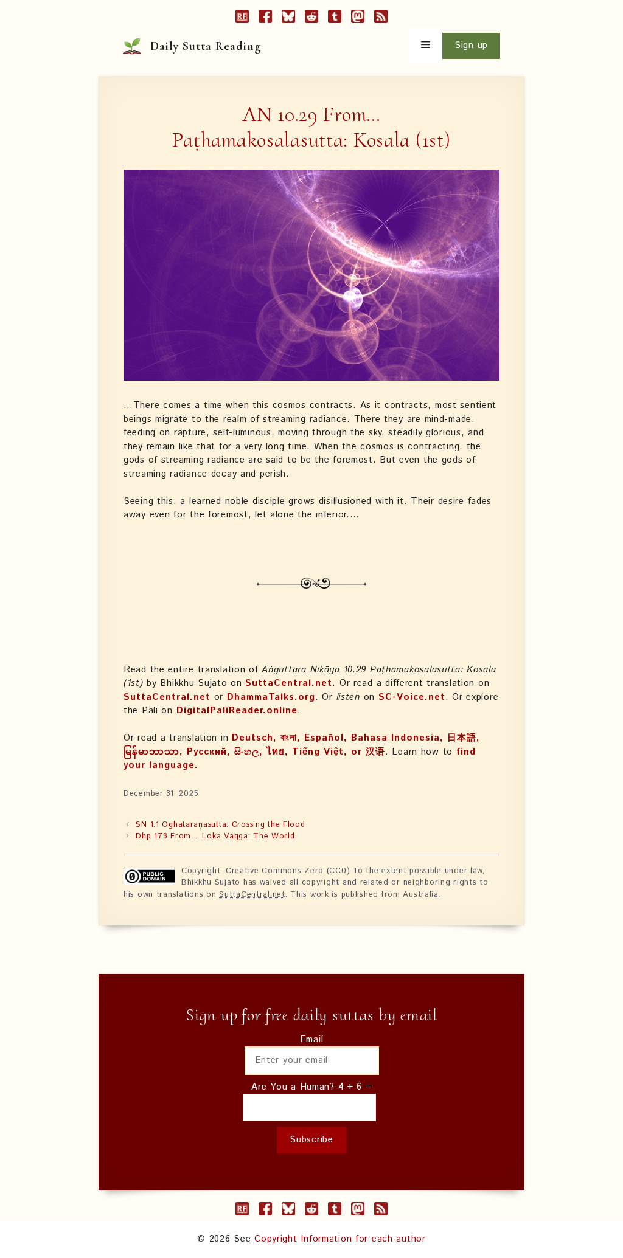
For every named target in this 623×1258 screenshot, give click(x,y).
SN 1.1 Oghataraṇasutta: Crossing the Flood (220, 825)
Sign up (471, 45)
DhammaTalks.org (271, 697)
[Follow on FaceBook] (265, 19)
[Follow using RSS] (381, 19)
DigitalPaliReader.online (237, 710)
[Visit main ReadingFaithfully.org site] (242, 19)
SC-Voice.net (411, 697)
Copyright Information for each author (340, 1238)
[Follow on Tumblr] (334, 19)
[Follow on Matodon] (357, 19)
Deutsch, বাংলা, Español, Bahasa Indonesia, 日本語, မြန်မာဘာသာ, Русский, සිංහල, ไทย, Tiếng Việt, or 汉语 (302, 744)
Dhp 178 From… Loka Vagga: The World (215, 836)
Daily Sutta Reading (206, 46)
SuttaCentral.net (288, 683)
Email (312, 1039)
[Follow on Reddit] (311, 19)
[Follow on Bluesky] (288, 19)
